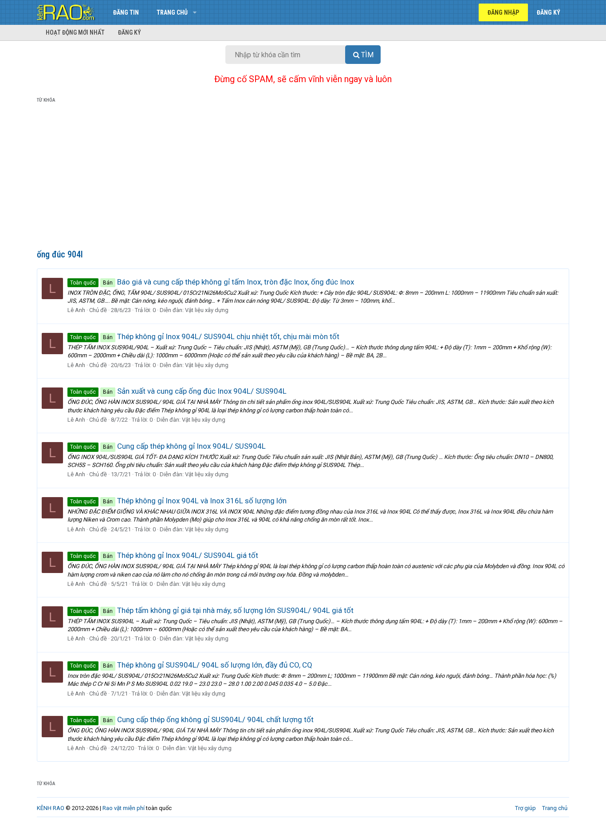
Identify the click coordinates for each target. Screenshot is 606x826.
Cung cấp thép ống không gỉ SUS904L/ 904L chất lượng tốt (192, 719)
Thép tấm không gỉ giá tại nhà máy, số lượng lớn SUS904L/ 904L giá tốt (212, 610)
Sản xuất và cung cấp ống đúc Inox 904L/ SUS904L (178, 391)
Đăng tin (126, 12)
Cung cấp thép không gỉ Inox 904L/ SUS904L (168, 446)
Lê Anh (76, 310)
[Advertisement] (303, 178)
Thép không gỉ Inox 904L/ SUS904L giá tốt (164, 555)
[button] (194, 12)
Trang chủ (172, 12)
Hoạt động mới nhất (75, 32)
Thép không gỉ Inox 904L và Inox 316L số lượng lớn (178, 500)
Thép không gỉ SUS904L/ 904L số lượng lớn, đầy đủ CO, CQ (191, 664)
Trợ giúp (525, 808)
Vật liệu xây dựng (206, 310)
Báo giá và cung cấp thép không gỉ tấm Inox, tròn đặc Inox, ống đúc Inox (212, 281)
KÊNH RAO (50, 808)
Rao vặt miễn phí (123, 808)
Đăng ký (129, 32)
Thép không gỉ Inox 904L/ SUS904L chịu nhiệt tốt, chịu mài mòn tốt (204, 336)
